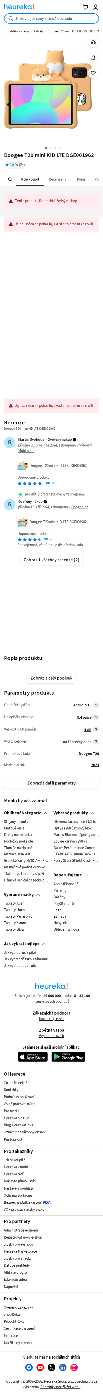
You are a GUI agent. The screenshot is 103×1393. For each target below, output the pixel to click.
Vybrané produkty (71, 813)
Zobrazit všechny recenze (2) (52, 560)
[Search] (10, 179)
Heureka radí (14, 1174)
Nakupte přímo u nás (20, 1181)
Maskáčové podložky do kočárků (26, 867)
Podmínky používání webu (60, 1387)
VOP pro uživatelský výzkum (25, 1209)
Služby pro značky (18, 1258)
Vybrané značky (19, 895)
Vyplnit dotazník (51, 1036)
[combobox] (51, 18)
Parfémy (60, 890)
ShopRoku (12, 1314)
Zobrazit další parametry (51, 783)
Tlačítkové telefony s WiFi (24, 873)
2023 (95, 765)
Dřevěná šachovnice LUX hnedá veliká (76, 821)
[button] (30, 179)
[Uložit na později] (93, 73)
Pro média (11, 1111)
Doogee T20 (89, 753)
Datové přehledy (17, 1265)
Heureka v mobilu (17, 1167)
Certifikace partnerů (19, 1328)
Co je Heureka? (15, 1083)
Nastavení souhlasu (19, 1188)
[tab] (30, 179)
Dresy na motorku (18, 835)
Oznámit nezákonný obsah (24, 1132)
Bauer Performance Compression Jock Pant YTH (76, 848)
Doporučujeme (68, 875)
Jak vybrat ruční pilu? (20, 952)
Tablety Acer (14, 903)
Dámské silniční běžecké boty (26, 880)
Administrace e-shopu (21, 1230)
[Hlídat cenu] (93, 57)
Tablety (39, 31)
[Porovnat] (93, 42)
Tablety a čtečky (19, 31)
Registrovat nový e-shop (23, 1237)
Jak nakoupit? (14, 1160)
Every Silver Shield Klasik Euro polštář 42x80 (76, 861)
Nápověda (12, 1287)
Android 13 (82, 705)
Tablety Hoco (14, 910)
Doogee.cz (79, 507)
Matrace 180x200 (17, 854)
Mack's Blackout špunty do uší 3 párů (76, 835)
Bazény (59, 897)
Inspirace (11, 1336)
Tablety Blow (14, 929)
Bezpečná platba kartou (22, 1202)
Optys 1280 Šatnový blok (73, 828)
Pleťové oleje (14, 828)
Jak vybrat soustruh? (20, 965)
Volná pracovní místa (20, 1104)
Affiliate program (17, 1272)
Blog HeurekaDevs (18, 1125)
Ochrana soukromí (18, 1195)
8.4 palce (84, 717)
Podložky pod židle (18, 841)
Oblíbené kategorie (22, 813)
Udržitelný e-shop (18, 1343)
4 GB (88, 730)
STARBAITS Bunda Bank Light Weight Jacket (76, 854)
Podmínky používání (19, 1097)
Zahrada (60, 916)
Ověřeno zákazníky (18, 1307)
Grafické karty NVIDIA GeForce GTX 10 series (26, 861)
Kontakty (11, 1090)
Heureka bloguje (16, 1118)
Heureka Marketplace (20, 1251)
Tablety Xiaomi (15, 923)
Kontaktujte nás (51, 1019)
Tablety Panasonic (18, 916)
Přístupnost (13, 1139)
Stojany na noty (16, 821)
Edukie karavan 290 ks (70, 841)
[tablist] (51, 179)
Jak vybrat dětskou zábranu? (26, 959)
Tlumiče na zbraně (18, 848)
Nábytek (60, 923)
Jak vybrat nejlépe (22, 944)
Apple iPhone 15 (66, 884)
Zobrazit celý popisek (51, 678)
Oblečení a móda (66, 929)
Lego (58, 910)
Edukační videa (15, 1279)
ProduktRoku (14, 1321)
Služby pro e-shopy (19, 1244)
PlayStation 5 (64, 903)
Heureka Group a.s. (58, 1381)
